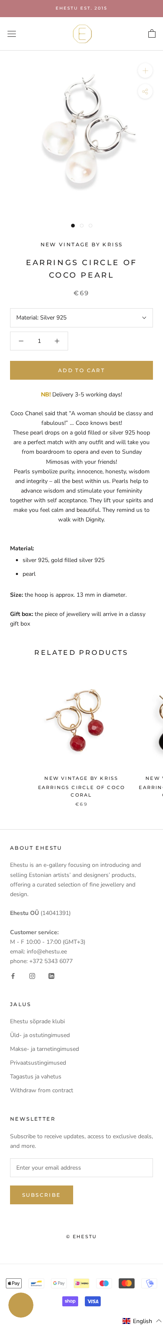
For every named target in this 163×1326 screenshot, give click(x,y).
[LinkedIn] (51, 975)
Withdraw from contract (41, 1090)
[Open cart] (151, 34)
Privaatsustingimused (38, 1063)
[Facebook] (13, 975)
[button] (142, 1321)
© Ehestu (81, 1236)
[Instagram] (32, 975)
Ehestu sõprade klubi (37, 1021)
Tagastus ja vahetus (35, 1077)
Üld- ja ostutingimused (40, 1035)
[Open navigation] (12, 34)
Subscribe (41, 1195)
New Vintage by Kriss (82, 244)
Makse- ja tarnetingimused (44, 1049)
